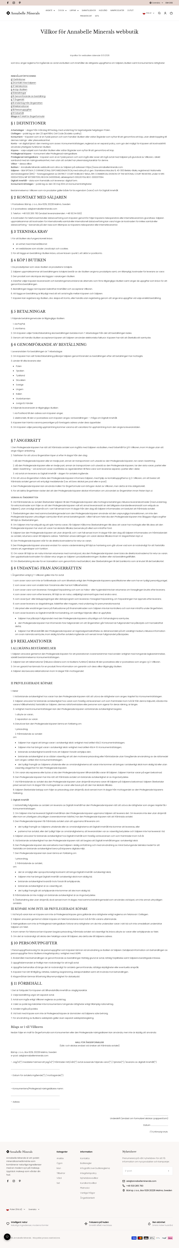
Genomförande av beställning (28, 96)
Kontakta (85, 1158)
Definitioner (18, 79)
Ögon (60, 1163)
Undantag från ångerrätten (27, 102)
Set (58, 1183)
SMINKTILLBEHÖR (89, 10)
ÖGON (61, 10)
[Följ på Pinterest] (19, 2)
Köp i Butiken (19, 89)
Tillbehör (61, 1173)
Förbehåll (17, 113)
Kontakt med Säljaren (23, 82)
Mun (59, 1168)
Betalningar (18, 92)
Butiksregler (86, 1163)
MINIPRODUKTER (117, 10)
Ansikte (60, 1158)
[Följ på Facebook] (7, 2)
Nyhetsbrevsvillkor (89, 1178)
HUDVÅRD (103, 10)
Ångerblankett (87, 1197)
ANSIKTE (49, 10)
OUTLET (130, 10)
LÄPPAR (73, 10)
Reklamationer (20, 106)
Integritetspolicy (88, 1173)
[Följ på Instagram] (13, 2)
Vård (59, 1178)
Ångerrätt (17, 99)
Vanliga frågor (87, 1192)
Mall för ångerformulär (28, 116)
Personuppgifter (21, 109)
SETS (97, 16)
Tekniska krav (19, 86)
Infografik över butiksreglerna (95, 1168)
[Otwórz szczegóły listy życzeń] (7, 1237)
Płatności (85, 1187)
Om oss (169, 2)
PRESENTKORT (86, 16)
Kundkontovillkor (88, 1183)
